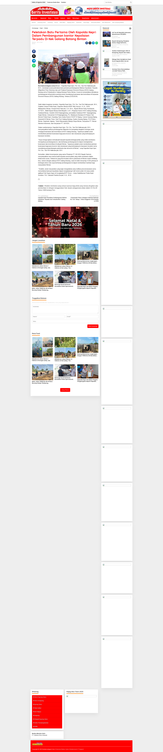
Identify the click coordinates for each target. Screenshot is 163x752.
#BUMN (35, 726)
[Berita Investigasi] (45, 10)
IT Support (81, 749)
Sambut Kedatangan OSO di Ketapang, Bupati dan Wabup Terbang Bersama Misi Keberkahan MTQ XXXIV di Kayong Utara (121, 51)
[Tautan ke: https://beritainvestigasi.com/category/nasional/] (130, 28)
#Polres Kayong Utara (39, 697)
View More (65, 390)
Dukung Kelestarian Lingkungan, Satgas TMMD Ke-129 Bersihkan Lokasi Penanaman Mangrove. (87, 262)
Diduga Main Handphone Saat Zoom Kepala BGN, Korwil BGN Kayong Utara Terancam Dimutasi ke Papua (121, 60)
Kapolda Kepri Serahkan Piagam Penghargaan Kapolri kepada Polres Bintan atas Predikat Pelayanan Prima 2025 (87, 287)
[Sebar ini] (86, 43)
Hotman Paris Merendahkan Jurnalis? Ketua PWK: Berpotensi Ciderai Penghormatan (121, 70)
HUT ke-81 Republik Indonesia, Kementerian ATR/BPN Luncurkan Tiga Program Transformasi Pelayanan (121, 33)
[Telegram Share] (93, 43)
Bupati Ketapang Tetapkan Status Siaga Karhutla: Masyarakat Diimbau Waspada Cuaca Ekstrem (120, 42)
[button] (130, 2)
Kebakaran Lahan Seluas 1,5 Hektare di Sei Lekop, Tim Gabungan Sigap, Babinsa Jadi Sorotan (64, 267)
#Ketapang (36, 715)
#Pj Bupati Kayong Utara (40, 719)
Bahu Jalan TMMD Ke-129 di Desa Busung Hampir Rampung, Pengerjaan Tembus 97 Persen (42, 289)
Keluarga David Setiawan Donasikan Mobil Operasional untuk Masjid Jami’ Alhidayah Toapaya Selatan (64, 285)
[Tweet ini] (90, 43)
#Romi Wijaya (37, 711)
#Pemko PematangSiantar (40, 723)
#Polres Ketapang (38, 700)
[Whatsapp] (96, 43)
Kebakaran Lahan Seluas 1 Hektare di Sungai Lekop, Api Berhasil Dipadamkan (41, 266)
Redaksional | (74, 749)
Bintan (33, 43)
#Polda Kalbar (37, 708)
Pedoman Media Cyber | (62, 749)
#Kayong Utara (37, 704)
